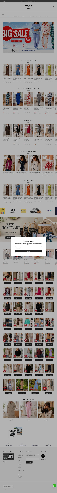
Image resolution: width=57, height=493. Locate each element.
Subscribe (28, 251)
